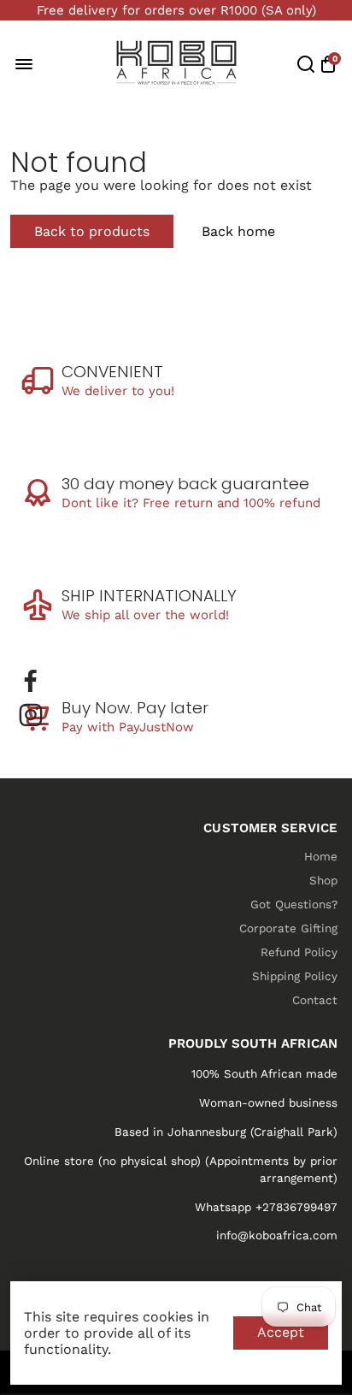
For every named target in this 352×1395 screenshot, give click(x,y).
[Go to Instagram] (31, 715)
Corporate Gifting (288, 928)
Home (320, 856)
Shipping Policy (294, 976)
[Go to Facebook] (31, 681)
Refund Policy (299, 952)
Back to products (92, 231)
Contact (314, 1000)
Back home (238, 231)
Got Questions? (293, 904)
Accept (280, 1332)
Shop (323, 880)
